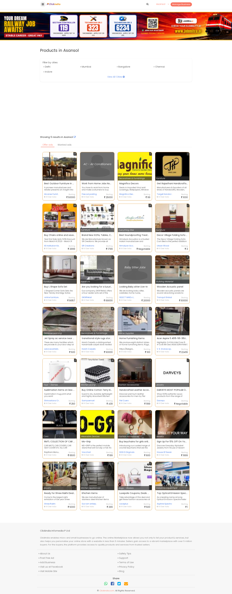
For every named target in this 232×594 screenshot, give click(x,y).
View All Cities (115, 76)
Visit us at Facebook (51, 566)
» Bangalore (123, 66)
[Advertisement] (116, 109)
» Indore (47, 71)
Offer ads (47, 144)
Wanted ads (64, 144)
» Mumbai (85, 66)
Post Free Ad (47, 558)
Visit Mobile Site (48, 571)
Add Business (47, 562)
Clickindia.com (106, 590)
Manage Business (181, 4)
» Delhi (46, 66)
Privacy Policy (126, 566)
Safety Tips (125, 553)
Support (123, 558)
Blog (121, 571)
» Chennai (159, 66)
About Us (45, 553)
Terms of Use (126, 562)
